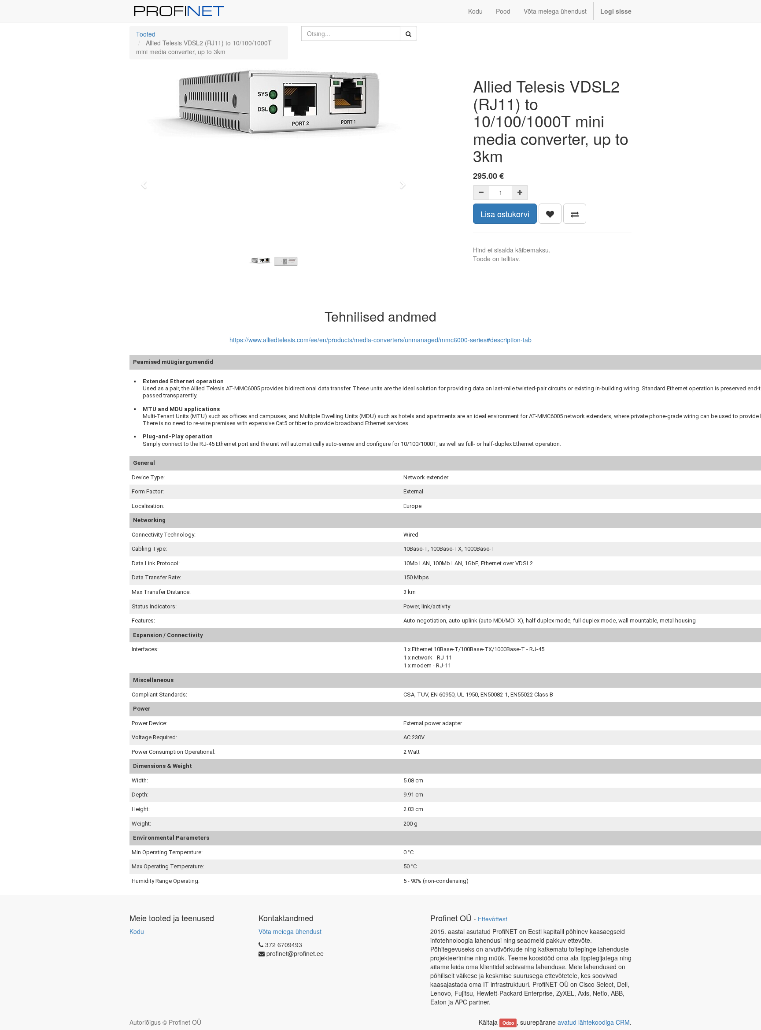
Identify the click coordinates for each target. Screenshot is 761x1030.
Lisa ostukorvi (504, 213)
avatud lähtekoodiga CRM (594, 1022)
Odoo (508, 1022)
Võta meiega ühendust (290, 931)
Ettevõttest (492, 919)
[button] (146, 180)
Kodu (136, 931)
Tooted (145, 34)
